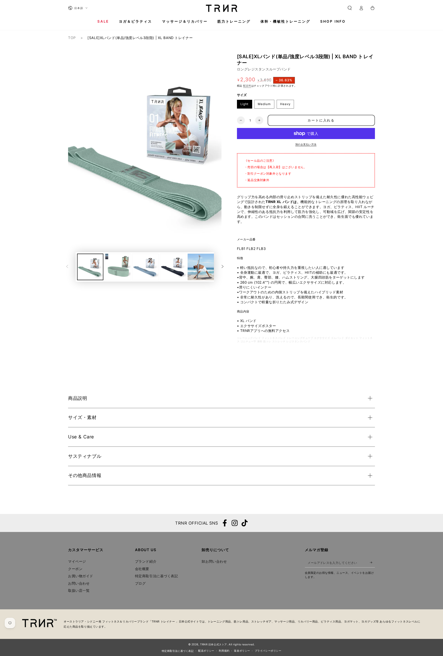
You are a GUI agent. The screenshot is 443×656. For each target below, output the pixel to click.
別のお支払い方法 (306, 144)
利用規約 (224, 650)
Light (244, 104)
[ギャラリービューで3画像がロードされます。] (145, 267)
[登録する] (372, 562)
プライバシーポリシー (268, 650)
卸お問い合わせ (214, 561)
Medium (264, 104)
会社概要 (142, 569)
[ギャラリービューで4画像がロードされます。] (173, 267)
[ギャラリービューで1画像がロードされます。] (90, 267)
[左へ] (67, 267)
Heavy (285, 104)
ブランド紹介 (145, 561)
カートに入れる (321, 120)
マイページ (77, 561)
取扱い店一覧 (79, 590)
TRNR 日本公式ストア (213, 644)
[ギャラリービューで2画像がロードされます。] (118, 267)
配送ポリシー (206, 650)
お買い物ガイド (80, 576)
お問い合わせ (79, 583)
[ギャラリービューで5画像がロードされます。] (201, 267)
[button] (349, 8)
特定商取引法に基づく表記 (156, 576)
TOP (72, 38)
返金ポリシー (242, 650)
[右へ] (222, 267)
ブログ (140, 583)
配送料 (247, 85)
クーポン (75, 569)
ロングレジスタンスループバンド (264, 69)
